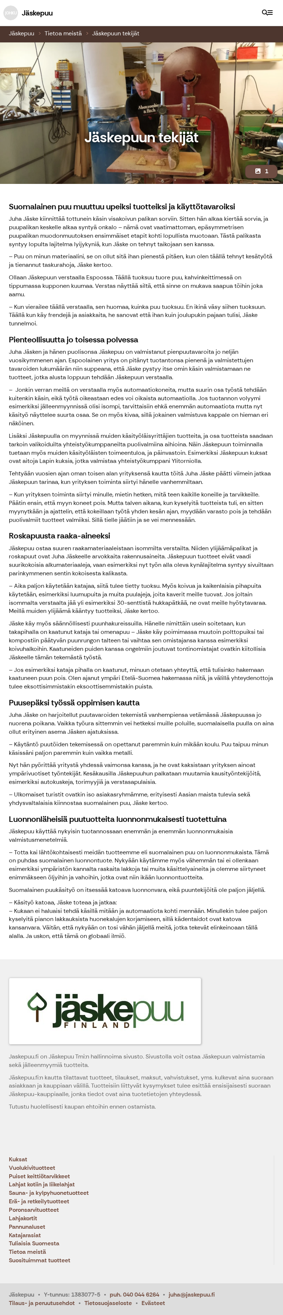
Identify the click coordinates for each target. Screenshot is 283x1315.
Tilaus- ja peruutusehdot (42, 1303)
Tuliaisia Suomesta (34, 1243)
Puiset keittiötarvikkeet (39, 1176)
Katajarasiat (25, 1235)
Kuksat (18, 1159)
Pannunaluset (27, 1227)
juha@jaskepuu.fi (192, 1294)
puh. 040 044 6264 (134, 1294)
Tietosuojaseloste (108, 1303)
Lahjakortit (23, 1218)
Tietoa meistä (63, 33)
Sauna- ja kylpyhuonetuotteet (49, 1193)
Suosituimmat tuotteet (39, 1260)
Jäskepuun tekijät (115, 33)
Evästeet (153, 1303)
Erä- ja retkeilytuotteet (39, 1201)
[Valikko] (270, 13)
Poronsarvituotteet (34, 1210)
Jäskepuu (21, 33)
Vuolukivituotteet (32, 1168)
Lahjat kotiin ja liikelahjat (42, 1184)
